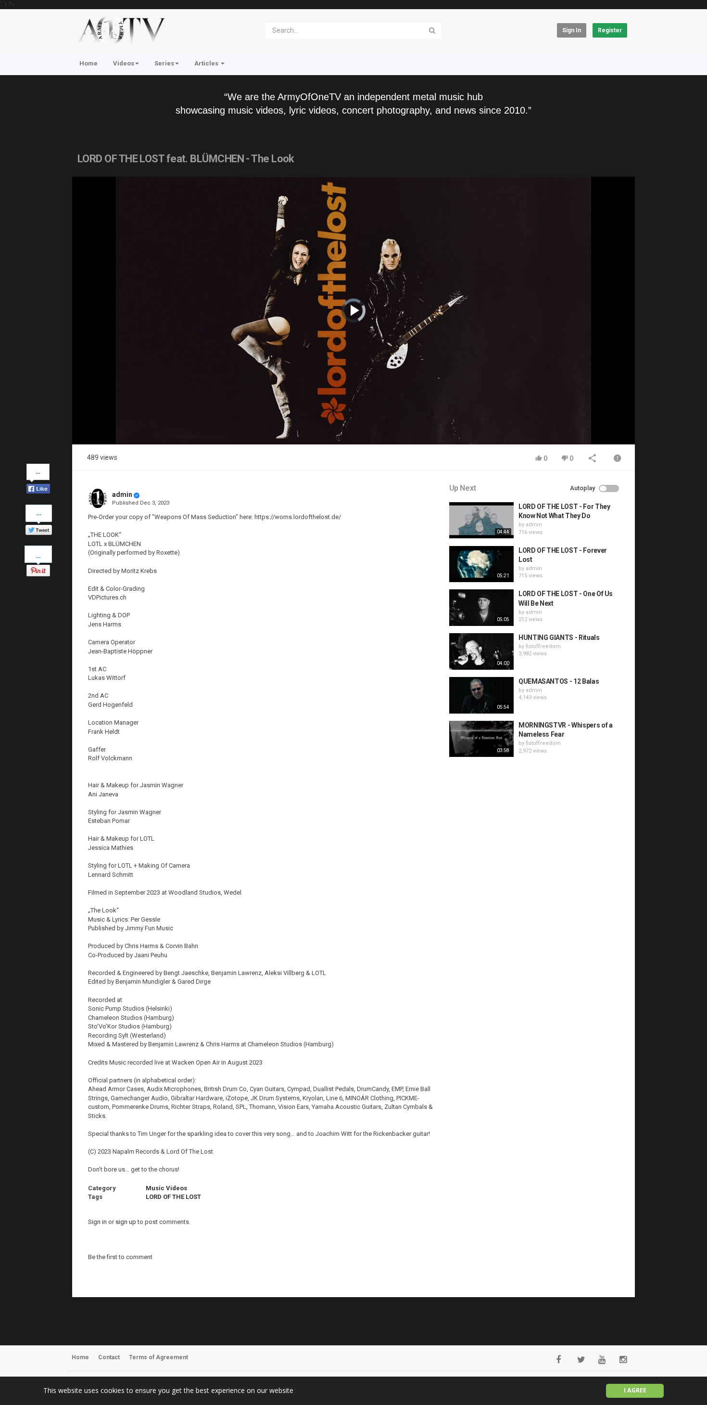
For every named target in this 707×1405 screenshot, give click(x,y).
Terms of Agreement (158, 1357)
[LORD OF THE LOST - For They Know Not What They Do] (481, 520)
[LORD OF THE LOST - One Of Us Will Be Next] (481, 607)
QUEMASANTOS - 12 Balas (558, 681)
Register (610, 30)
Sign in (571, 30)
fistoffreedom (543, 646)
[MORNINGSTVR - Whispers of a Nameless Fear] (481, 739)
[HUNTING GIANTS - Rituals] (481, 651)
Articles (207, 63)
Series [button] (164, 63)
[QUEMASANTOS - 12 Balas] (481, 695)
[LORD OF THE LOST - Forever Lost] (481, 564)
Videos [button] (123, 63)
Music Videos (166, 1188)
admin (122, 494)
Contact (109, 1357)
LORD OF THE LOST (173, 1196)
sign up (125, 1221)
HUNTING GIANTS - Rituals (559, 637)
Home (88, 63)
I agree (635, 1390)
